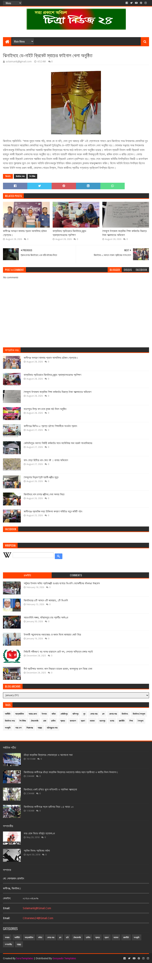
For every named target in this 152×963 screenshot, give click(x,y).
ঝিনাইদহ (125, 714)
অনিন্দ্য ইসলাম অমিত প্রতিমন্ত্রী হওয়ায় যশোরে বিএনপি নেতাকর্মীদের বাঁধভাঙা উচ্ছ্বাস (62, 583)
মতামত (92, 721)
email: (6, 908)
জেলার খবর (113, 714)
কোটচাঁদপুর (64, 714)
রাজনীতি (121, 721)
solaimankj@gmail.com (37, 908)
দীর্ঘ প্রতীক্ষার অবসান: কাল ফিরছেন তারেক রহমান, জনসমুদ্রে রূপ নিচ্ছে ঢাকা (58, 668)
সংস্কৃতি (7, 727)
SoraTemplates (24, 958)
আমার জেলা (33, 714)
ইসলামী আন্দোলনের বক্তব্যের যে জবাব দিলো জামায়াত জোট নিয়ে (52, 634)
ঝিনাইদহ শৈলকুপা (139, 714)
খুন (84, 714)
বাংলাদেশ (73, 721)
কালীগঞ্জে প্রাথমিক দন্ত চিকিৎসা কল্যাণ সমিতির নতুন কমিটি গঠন (53, 511)
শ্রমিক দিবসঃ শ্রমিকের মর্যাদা (37, 850)
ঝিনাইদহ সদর (20, 176)
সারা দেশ (18, 727)
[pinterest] (141, 3)
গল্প (103, 714)
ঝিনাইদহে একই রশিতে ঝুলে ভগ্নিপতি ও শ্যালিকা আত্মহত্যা (50, 789)
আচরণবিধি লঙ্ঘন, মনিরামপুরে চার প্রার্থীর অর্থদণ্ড (46, 617)
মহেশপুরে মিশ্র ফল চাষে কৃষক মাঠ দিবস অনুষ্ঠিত (45, 409)
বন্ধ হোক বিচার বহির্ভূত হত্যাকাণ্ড (39, 833)
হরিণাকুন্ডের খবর (52, 727)
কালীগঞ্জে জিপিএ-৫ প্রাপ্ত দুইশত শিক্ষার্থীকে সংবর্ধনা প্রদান (50, 426)
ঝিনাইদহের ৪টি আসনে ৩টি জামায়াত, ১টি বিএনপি (46, 600)
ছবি (67, 937)
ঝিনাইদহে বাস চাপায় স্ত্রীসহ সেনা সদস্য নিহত (44, 494)
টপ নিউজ (32, 176)
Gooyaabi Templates (64, 958)
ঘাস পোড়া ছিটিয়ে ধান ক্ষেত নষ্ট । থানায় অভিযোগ (46, 460)
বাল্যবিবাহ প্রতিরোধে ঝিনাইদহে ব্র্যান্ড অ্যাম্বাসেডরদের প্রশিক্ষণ (69, 233)
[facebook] (127, 3)
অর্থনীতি (7, 714)
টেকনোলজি (34, 721)
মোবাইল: (7, 898)
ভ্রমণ (83, 721)
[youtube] (136, 3)
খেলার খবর (93, 714)
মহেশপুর (102, 721)
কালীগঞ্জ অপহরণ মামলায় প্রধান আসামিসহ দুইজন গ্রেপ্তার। (25, 233)
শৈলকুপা (140, 721)
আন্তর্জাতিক (19, 714)
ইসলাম (44, 714)
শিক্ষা (131, 721)
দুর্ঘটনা (53, 721)
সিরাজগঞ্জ (30, 727)
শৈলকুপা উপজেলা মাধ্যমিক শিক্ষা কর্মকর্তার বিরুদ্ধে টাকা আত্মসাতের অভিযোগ (124, 233)
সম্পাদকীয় (8, 944)
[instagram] (145, 3)
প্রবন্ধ (62, 721)
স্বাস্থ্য (40, 727)
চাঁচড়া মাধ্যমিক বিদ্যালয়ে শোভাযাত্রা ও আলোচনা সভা (48, 754)
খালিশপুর (75, 714)
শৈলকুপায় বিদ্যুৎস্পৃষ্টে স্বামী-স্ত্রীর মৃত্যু (41, 477)
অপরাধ (7, 937)
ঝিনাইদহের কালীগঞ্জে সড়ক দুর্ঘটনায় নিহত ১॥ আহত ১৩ (48, 806)
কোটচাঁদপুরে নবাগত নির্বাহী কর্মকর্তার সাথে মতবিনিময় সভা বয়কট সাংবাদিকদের (58, 443)
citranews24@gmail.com (38, 918)
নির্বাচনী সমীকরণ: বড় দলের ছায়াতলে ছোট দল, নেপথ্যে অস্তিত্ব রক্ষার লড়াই (58, 651)
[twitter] (131, 3)
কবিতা (54, 714)
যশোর (112, 721)
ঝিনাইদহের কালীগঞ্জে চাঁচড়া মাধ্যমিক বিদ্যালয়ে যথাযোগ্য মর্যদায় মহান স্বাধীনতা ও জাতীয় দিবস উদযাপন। (71, 772)
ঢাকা (44, 721)
